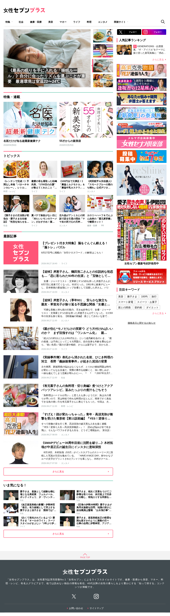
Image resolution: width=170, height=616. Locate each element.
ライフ (76, 22)
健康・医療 (36, 22)
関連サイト (120, 22)
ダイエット (152, 307)
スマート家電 (125, 302)
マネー (63, 22)
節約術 (138, 307)
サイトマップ (97, 608)
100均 (144, 296)
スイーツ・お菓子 (147, 302)
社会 (21, 22)
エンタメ (102, 22)
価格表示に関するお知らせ (142, 323)
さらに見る (158, 59)
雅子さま (132, 296)
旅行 (154, 296)
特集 (7, 22)
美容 (50, 22)
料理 (89, 22)
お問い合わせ (76, 608)
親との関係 (124, 307)
